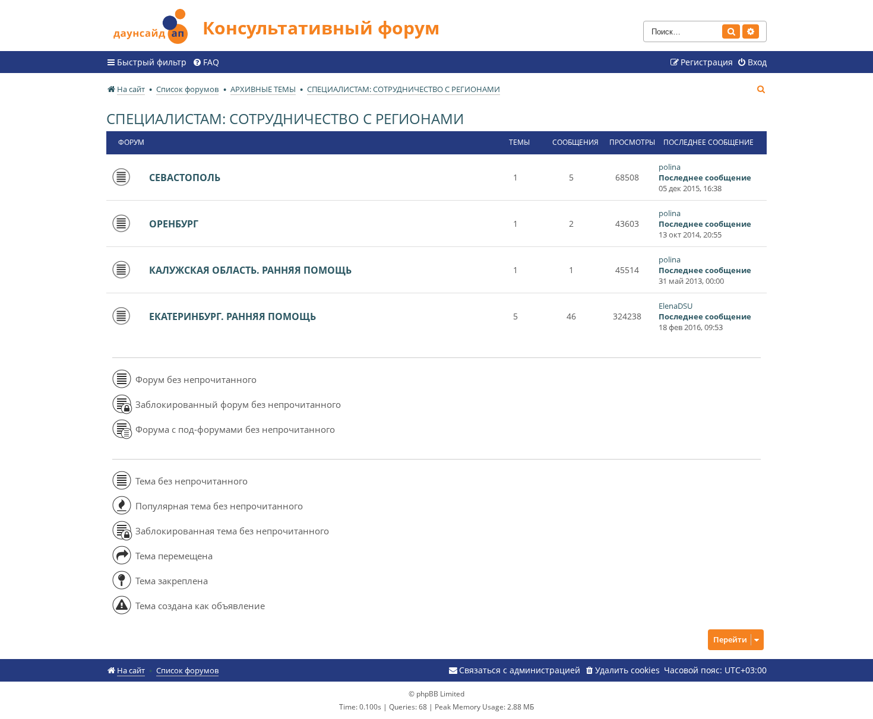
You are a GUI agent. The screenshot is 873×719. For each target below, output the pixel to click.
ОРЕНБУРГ (173, 223)
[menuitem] (205, 62)
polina (670, 166)
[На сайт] (154, 24)
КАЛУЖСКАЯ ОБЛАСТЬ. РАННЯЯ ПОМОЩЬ (250, 270)
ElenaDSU (675, 305)
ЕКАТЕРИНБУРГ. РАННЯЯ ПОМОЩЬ (232, 316)
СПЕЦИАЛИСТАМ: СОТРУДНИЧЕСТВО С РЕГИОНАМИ (285, 118)
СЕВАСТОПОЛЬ (184, 177)
